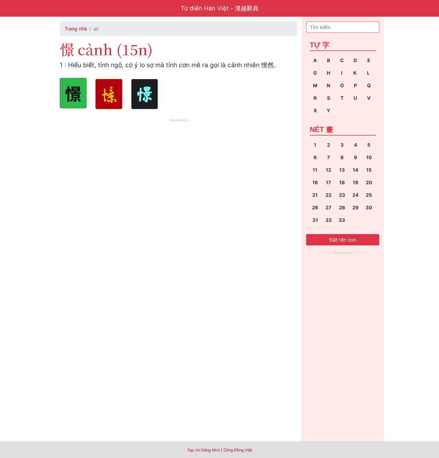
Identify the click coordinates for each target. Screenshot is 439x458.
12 (328, 170)
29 (355, 207)
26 (315, 207)
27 (328, 207)
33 (342, 220)
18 (342, 182)
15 (369, 170)
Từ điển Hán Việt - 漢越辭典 (220, 8)
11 (315, 170)
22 (328, 195)
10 (369, 157)
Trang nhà (76, 29)
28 (342, 207)
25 (369, 195)
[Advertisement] (178, 165)
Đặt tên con (342, 240)
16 (315, 182)
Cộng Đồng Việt (237, 450)
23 (342, 195)
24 (355, 195)
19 (355, 182)
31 (315, 220)
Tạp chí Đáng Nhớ (203, 450)
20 (369, 182)
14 (355, 170)
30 (369, 207)
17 (328, 182)
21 (315, 195)
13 (342, 170)
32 (329, 220)
